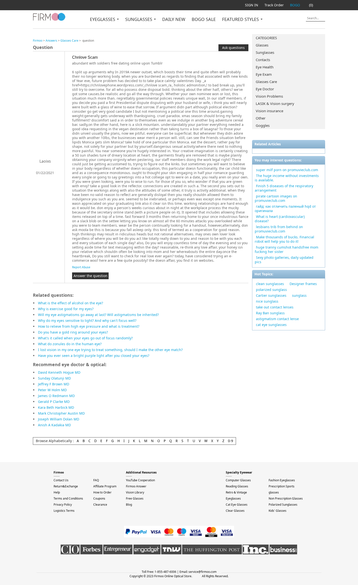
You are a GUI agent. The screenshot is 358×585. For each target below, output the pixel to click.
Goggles (263, 125)
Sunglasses (265, 52)
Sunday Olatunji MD (54, 378)
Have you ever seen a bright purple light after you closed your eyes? (93, 355)
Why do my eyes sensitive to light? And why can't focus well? (87, 320)
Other (260, 118)
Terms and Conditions (68, 498)
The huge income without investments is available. (287, 177)
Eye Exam (264, 74)
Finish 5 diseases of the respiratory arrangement (284, 188)
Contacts (263, 59)
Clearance (100, 504)
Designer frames (303, 283)
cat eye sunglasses (271, 324)
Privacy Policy (63, 504)
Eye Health (264, 67)
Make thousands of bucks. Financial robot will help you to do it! (284, 239)
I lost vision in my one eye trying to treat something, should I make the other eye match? (110, 349)
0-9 (230, 440)
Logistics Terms (64, 511)
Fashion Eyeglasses (282, 480)
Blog (129, 504)
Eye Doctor (265, 88)
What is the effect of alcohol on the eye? (70, 303)
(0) (311, 5)
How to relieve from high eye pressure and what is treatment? (88, 326)
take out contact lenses (274, 307)
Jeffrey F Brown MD (53, 384)
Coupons (99, 498)
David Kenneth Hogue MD (59, 372)
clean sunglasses (270, 283)
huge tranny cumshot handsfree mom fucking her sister (286, 249)
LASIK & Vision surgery (275, 103)
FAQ (96, 480)
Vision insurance (269, 110)
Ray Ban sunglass (270, 313)
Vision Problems (269, 96)
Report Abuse (81, 267)
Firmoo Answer (136, 486)
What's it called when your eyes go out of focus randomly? (85, 338)
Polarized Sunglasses (283, 504)
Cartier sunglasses (271, 295)
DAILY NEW (173, 19)
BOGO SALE (204, 19)
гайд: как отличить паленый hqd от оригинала (285, 208)
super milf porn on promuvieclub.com (287, 169)
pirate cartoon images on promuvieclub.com (276, 198)
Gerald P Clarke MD (54, 401)
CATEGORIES (266, 37)
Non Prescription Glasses (286, 498)
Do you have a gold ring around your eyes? (73, 332)
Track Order (274, 5)
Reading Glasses (237, 486)
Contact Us (61, 480)
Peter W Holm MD (52, 390)
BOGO (295, 5)
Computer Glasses (238, 480)
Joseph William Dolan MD (58, 419)
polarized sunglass (271, 289)
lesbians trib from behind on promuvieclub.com (279, 228)
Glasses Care (266, 81)
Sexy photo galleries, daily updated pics (284, 259)
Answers (51, 40)
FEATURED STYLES (241, 19)
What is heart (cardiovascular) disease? (280, 218)
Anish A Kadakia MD (54, 425)
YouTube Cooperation (140, 480)
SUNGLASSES (139, 19)
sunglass (299, 295)
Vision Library (135, 492)
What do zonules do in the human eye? (70, 344)
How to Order (102, 492)
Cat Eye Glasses (236, 504)
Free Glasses (134, 498)
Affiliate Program (104, 486)
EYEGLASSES (103, 19)
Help (57, 492)
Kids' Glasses (277, 511)
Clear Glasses (235, 511)
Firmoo (37, 40)
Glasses (262, 45)
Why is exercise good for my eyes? (66, 308)
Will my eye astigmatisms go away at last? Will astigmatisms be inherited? (98, 314)
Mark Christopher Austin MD (61, 413)
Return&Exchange (66, 486)
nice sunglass (267, 301)
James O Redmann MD (56, 395)
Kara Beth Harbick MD (56, 407)
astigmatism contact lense (277, 318)
